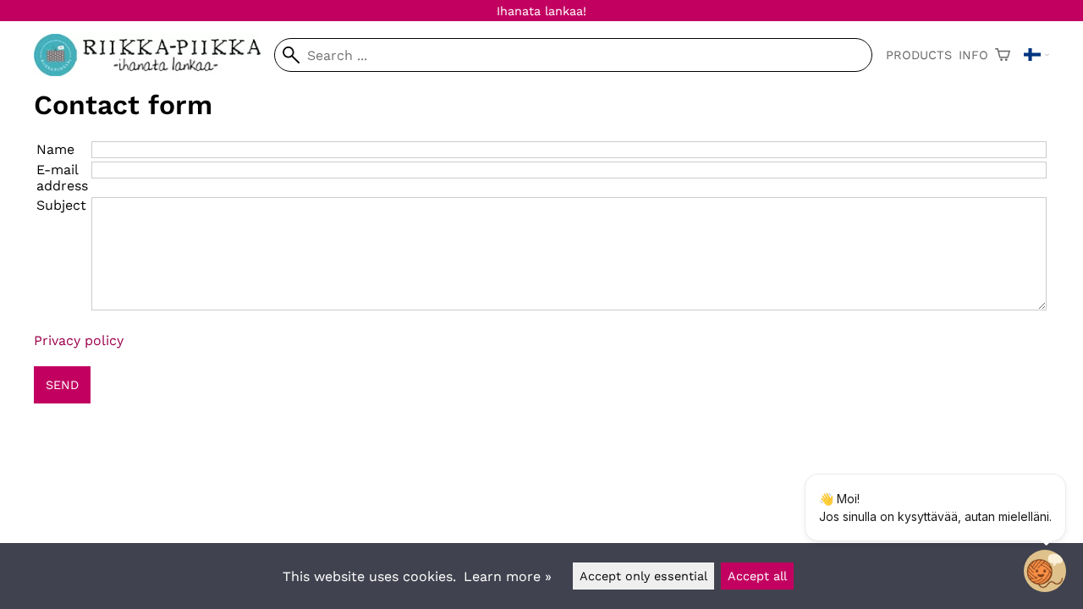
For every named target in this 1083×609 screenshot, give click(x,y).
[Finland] (1036, 55)
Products (919, 55)
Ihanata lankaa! (541, 11)
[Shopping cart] (1002, 55)
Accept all (757, 576)
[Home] (154, 71)
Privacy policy (79, 340)
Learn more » (508, 576)
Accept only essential (643, 576)
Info (973, 55)
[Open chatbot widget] (1045, 571)
